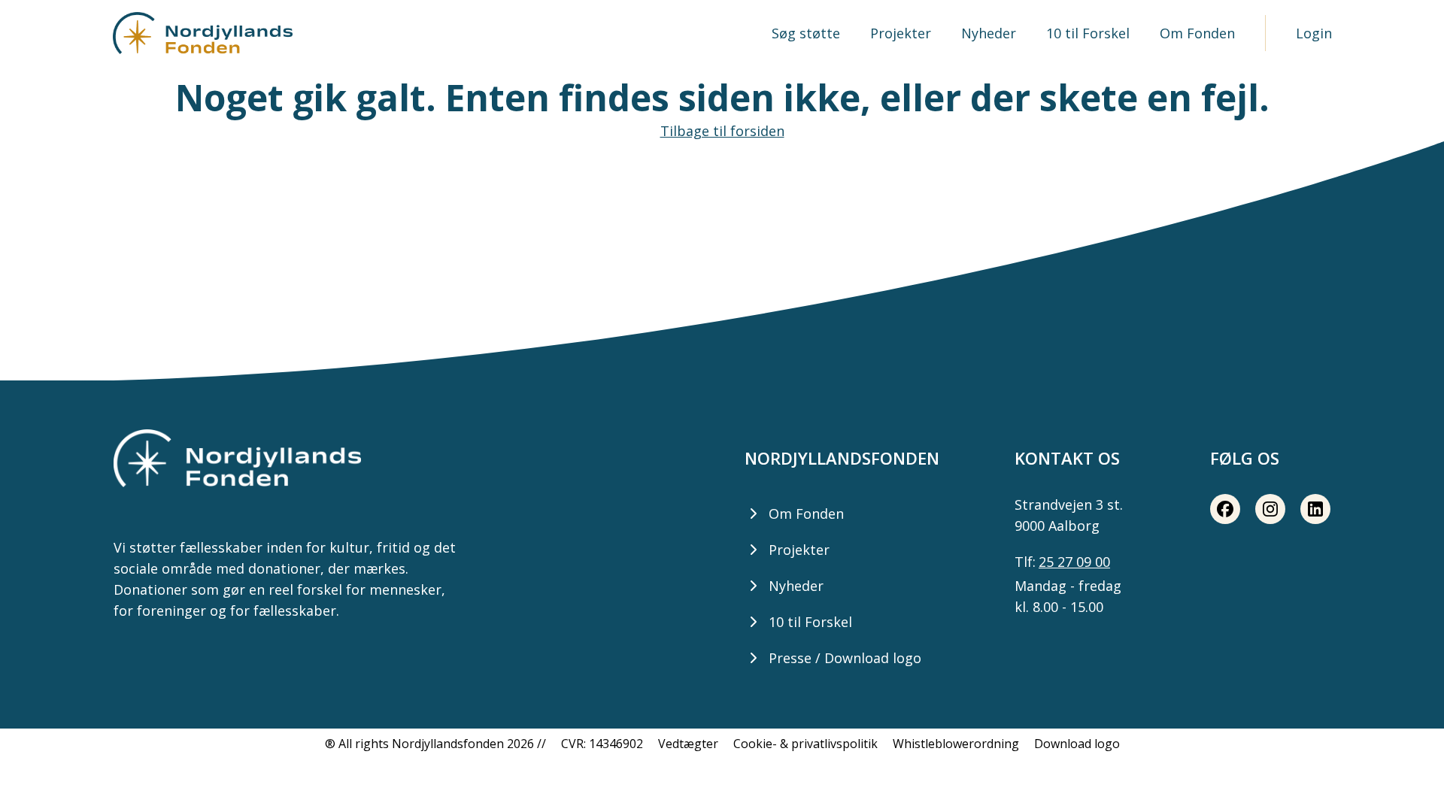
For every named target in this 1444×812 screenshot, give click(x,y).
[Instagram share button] (1270, 509)
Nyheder (988, 33)
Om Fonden (1197, 33)
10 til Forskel (1088, 33)
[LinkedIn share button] (1315, 509)
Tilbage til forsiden (722, 131)
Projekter (900, 33)
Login (1314, 33)
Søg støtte (806, 33)
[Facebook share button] (1225, 509)
